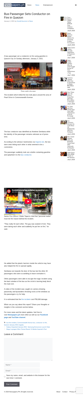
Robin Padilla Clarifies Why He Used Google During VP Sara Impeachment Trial (71, 67)
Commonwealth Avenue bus (26, 322)
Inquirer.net (39, 142)
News (37, 5)
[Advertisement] (28, 40)
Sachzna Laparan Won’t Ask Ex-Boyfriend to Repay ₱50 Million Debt (71, 82)
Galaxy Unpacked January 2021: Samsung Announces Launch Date (28, 327)
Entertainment (48, 5)
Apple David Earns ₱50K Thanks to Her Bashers (71, 155)
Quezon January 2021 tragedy (14, 325)
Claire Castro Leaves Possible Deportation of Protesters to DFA (71, 51)
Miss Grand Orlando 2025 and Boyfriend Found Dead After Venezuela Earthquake (70, 142)
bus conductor (26, 155)
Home (29, 5)
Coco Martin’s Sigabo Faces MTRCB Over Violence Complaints (70, 23)
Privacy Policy (74, 392)
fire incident (25, 299)
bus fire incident (11, 322)
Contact (64, 392)
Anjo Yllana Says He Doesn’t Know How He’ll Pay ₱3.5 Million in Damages (70, 96)
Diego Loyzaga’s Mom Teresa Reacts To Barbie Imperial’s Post (26, 329)
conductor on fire (41, 322)
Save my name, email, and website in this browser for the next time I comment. (28, 376)
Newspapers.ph (14, 315)
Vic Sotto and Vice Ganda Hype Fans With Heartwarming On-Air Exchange (71, 111)
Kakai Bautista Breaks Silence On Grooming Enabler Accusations (71, 38)
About (58, 392)
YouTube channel (18, 317)
